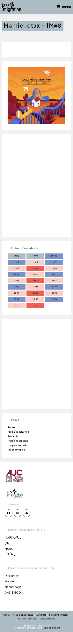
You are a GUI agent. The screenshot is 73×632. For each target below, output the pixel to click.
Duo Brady (11, 576)
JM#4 (54, 268)
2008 (36, 293)
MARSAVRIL (13, 537)
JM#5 (35, 268)
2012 (16, 287)
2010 (54, 287)
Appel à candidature (18, 432)
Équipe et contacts (17, 445)
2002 (35, 305)
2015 (16, 280)
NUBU (9, 549)
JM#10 (54, 256)
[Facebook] (8, 513)
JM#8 (35, 262)
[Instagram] (17, 513)
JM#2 (35, 274)
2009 (17, 293)
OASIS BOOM (14, 592)
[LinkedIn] (26, 513)
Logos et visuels (16, 450)
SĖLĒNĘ (10, 554)
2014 (35, 280)
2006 (17, 299)
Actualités (13, 437)
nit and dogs (13, 587)
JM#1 (54, 274)
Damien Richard (52, 628)
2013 (54, 280)
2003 (16, 305)
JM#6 (16, 268)
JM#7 (54, 262)
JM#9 (16, 262)
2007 (54, 293)
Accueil (11, 427)
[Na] (8, 543)
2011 (35, 287)
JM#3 (16, 274)
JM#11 (35, 256)
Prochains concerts (18, 441)
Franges (10, 581)
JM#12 (16, 256)
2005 (35, 299)
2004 (54, 299)
